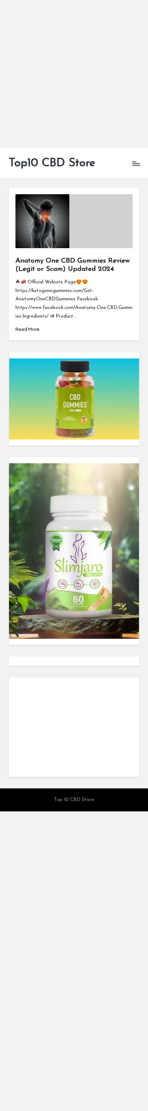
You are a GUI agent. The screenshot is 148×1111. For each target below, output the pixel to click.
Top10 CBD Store (52, 163)
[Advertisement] (74, 74)
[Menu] (135, 163)
